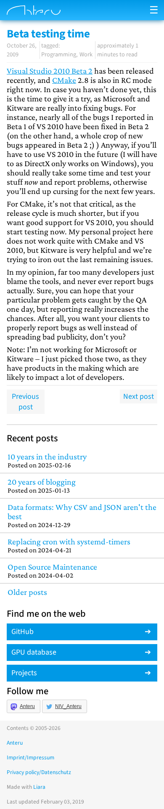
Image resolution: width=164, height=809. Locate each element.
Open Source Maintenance (52, 570)
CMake (64, 80)
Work (86, 54)
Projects (24, 673)
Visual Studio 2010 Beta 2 (50, 70)
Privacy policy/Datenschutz (39, 772)
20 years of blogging (42, 485)
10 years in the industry (47, 460)
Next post (138, 396)
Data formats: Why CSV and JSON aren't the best (82, 515)
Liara (39, 787)
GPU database (33, 652)
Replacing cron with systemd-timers (69, 545)
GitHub (22, 631)
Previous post (25, 401)
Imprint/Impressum (30, 757)
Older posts (27, 592)
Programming (58, 54)
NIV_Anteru (68, 706)
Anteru (27, 706)
